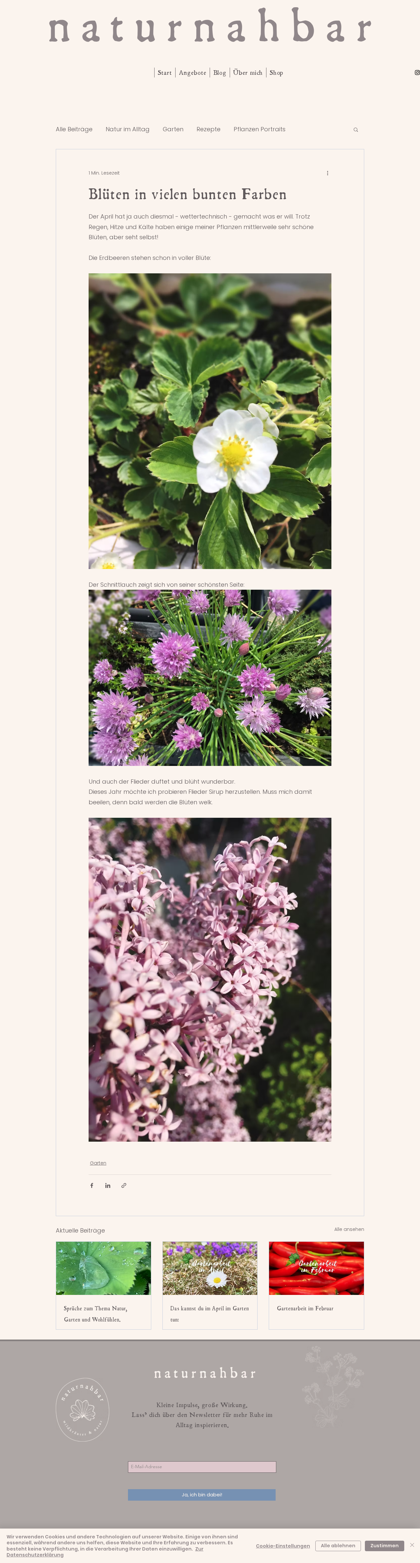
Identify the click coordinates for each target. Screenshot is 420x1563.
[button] (356, 129)
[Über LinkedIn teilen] (108, 1185)
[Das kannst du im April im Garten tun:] (210, 1268)
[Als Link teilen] (124, 1185)
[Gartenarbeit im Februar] (316, 1268)
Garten (173, 129)
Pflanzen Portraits (259, 129)
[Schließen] (412, 1546)
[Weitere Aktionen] (327, 173)
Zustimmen (384, 1545)
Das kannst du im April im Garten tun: (210, 1314)
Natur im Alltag (128, 129)
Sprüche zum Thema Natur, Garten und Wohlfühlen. (96, 1314)
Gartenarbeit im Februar (305, 1308)
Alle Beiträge (74, 129)
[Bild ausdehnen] (210, 421)
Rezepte (208, 129)
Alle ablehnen (338, 1545)
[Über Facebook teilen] (92, 1185)
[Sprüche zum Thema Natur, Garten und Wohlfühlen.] (103, 1268)
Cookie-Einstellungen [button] (283, 1546)
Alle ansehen (349, 1229)
